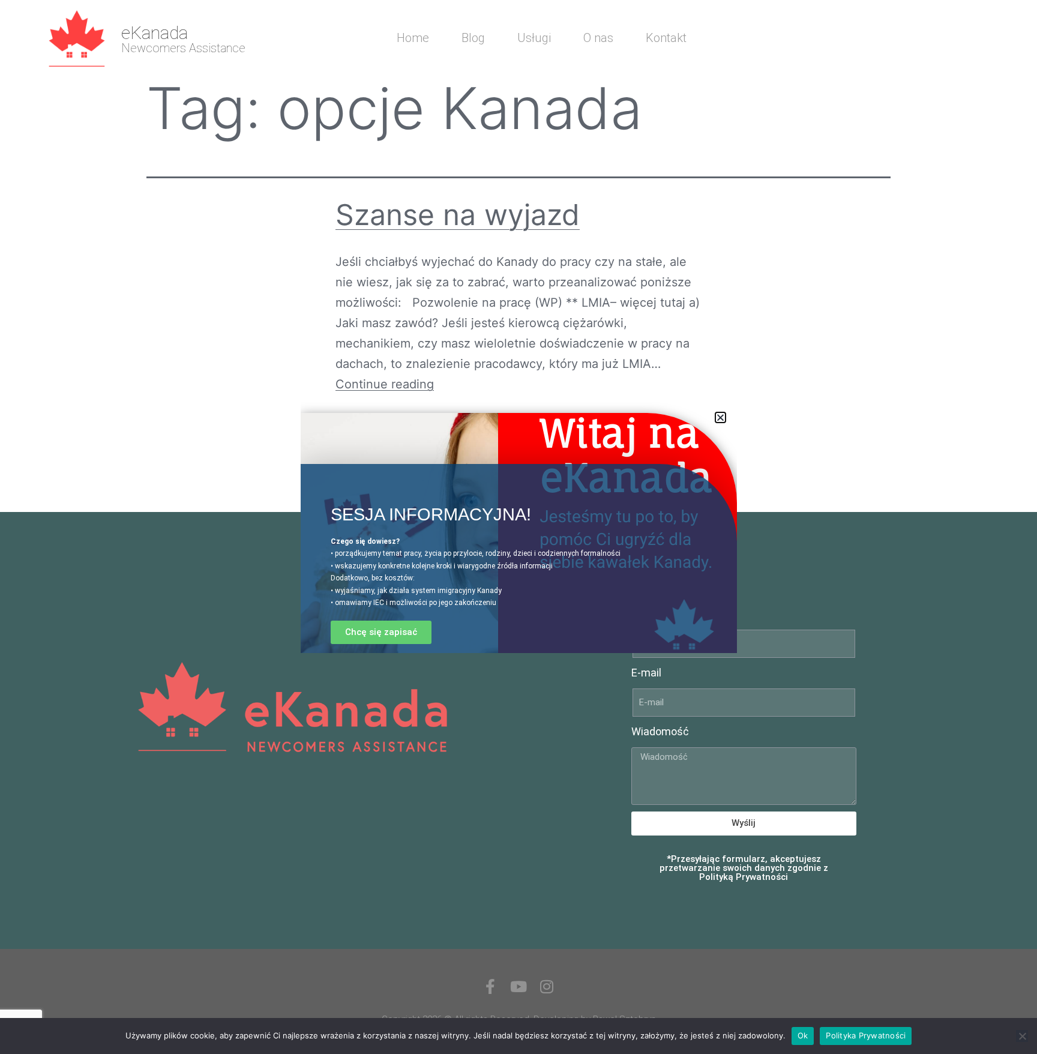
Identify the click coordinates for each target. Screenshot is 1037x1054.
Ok (803, 1035)
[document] (518, 527)
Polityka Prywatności (866, 1035)
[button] (720, 417)
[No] (1022, 1036)
